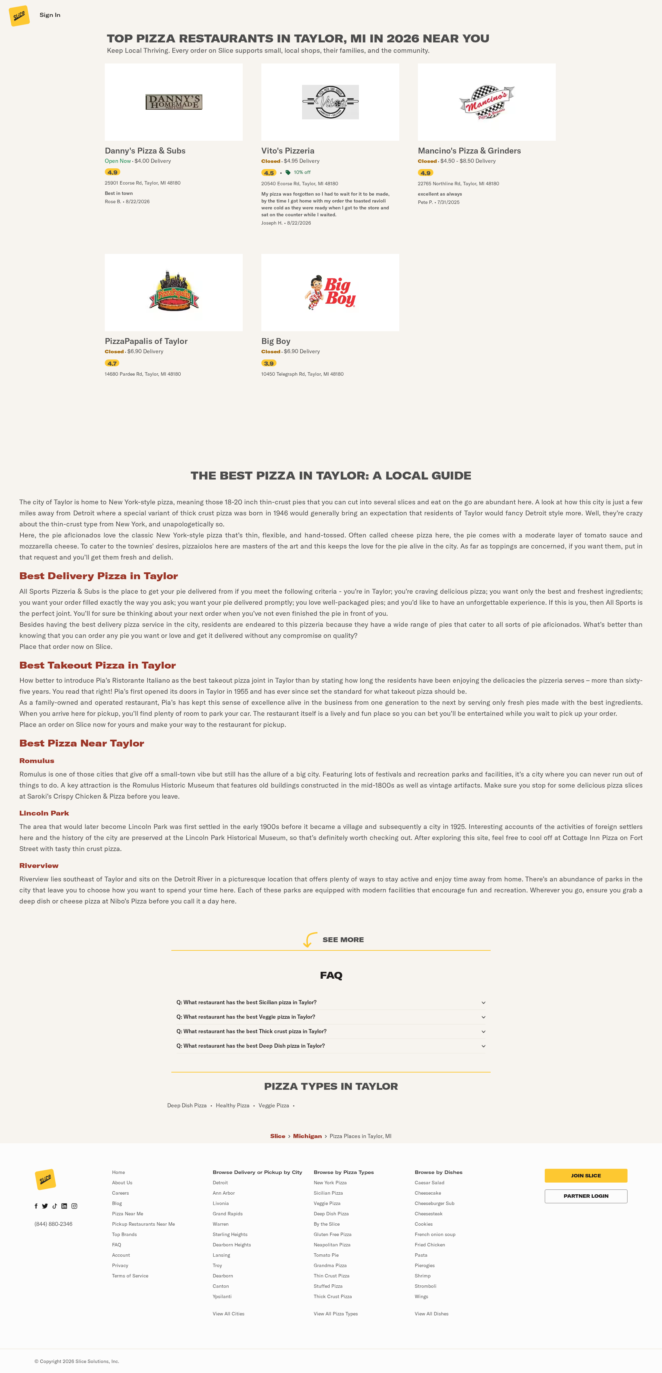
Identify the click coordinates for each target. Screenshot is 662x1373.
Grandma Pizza (330, 1265)
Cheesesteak (429, 1214)
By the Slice (327, 1224)
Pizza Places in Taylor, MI (361, 1136)
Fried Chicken (430, 1245)
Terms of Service (130, 1276)
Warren (221, 1224)
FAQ (116, 1245)
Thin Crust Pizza (332, 1276)
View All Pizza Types (336, 1314)
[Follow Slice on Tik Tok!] (54, 1206)
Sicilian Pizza (328, 1193)
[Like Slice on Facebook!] (36, 1206)
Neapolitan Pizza (332, 1245)
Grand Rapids (228, 1214)
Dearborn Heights (232, 1245)
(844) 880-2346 (53, 1224)
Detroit (220, 1182)
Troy (217, 1265)
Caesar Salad (429, 1182)
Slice (277, 1136)
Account (121, 1255)
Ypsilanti (222, 1296)
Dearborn (223, 1276)
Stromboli (426, 1286)
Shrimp (423, 1276)
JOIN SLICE (586, 1176)
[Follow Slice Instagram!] (74, 1206)
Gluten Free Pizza (333, 1234)
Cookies (424, 1224)
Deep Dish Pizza (331, 1214)
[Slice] (18, 15)
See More (343, 939)
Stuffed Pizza (328, 1286)
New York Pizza (330, 1182)
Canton (221, 1286)
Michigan (307, 1136)
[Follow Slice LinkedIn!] (64, 1206)
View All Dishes (432, 1314)
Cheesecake (428, 1193)
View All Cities (228, 1314)
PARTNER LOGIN (586, 1196)
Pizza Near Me (127, 1214)
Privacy (120, 1265)
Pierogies (425, 1265)
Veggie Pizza (327, 1203)
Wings (421, 1296)
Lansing (221, 1255)
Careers (120, 1193)
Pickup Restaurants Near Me (143, 1224)
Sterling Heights (230, 1234)
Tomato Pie (326, 1255)
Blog (117, 1203)
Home (118, 1172)
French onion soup (435, 1234)
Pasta (421, 1255)
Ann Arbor (224, 1193)
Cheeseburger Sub (434, 1203)
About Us (122, 1182)
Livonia (221, 1203)
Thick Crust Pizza (333, 1296)
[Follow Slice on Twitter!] (45, 1206)
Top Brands (124, 1234)
